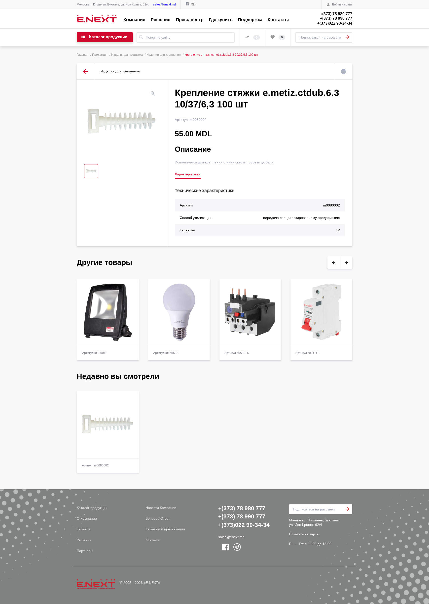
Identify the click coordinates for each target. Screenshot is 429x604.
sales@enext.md (164, 4)
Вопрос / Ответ (157, 518)
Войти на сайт (342, 4)
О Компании (87, 518)
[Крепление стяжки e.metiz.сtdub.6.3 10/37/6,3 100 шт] (122, 122)
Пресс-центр (190, 19)
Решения (161, 19)
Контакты (278, 19)
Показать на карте (304, 534)
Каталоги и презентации (165, 529)
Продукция (99, 54)
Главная (82, 54)
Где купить (221, 19)
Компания (134, 19)
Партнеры (85, 551)
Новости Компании (160, 508)
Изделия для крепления (163, 54)
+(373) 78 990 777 (336, 18)
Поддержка (250, 19)
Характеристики (188, 174)
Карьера (83, 529)
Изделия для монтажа (127, 54)
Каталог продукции (92, 508)
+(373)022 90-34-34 (334, 23)
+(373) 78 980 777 (336, 14)
